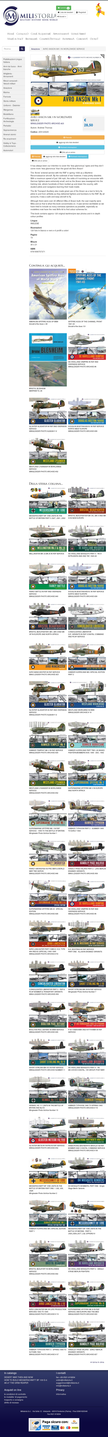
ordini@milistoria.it (64, 1380)
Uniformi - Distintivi (11, 105)
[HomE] (27, 16)
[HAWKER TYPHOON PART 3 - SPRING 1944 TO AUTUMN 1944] (48, 1334)
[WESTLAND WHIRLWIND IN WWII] (87, 694)
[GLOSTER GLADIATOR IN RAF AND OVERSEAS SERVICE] (48, 411)
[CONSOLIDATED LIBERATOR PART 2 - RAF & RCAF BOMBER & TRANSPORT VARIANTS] (48, 974)
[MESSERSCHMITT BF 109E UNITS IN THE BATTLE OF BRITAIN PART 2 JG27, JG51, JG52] (48, 500)
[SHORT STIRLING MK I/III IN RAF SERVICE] (87, 974)
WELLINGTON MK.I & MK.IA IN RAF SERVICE (46, 553)
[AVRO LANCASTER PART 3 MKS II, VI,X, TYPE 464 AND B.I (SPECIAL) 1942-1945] (48, 933)
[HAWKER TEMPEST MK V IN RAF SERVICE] (48, 734)
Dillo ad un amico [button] (68, 152)
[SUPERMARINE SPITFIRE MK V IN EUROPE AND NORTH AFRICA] (87, 772)
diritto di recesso (11, 1402)
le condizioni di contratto (15, 1394)
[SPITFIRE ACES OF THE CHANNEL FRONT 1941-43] (87, 294)
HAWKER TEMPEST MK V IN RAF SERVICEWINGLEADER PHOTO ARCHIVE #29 (46, 751)
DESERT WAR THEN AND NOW (18, 1377)
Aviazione (35, 48)
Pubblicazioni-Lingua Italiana (12, 60)
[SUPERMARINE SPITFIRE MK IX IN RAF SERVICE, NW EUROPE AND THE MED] (87, 1294)
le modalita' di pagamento (15, 1396)
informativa (61, 1394)
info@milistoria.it (63, 1385)
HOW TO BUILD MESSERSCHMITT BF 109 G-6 (25, 1380)
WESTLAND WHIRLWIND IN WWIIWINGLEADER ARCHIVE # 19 (81, 711)
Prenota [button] (68, 137)
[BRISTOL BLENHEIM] (48, 360)
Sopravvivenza (9, 130)
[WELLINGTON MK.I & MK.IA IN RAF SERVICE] (48, 538)
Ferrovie (7, 96)
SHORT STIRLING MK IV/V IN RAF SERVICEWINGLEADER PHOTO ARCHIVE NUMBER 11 (47, 1068)
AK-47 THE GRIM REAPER (16, 1382)
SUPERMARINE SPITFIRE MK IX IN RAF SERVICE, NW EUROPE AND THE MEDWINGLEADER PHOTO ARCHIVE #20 (83, 1311)
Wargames (8, 109)
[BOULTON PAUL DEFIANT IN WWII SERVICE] (48, 1014)
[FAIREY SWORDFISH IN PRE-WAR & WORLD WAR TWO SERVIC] (48, 853)
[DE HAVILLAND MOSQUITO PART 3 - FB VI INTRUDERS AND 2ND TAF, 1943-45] (87, 538)
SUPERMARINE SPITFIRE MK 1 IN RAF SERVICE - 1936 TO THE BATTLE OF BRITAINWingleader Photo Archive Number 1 (47, 830)
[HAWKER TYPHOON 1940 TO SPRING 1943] (87, 1090)
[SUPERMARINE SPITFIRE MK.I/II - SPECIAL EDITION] (48, 893)
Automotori (8, 150)
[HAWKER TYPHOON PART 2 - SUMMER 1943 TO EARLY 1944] (87, 813)
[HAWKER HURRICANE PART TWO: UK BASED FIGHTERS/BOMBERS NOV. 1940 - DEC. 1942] (87, 734)
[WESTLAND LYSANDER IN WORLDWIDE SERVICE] (48, 451)
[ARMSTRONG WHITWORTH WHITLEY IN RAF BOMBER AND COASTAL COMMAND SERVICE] (87, 1130)
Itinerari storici (9, 134)
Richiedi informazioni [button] (68, 147)
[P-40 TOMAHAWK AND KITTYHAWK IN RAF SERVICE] (87, 1014)
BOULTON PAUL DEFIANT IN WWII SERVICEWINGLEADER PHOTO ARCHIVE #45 (46, 1030)
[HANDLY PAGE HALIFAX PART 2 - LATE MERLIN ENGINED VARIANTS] (87, 853)
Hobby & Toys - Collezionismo (10, 144)
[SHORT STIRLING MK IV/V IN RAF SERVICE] (48, 1052)
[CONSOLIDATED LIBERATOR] (87, 616)
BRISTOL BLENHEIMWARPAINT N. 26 (37, 389)
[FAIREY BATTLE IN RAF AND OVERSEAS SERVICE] (48, 576)
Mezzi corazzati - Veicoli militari (10, 82)
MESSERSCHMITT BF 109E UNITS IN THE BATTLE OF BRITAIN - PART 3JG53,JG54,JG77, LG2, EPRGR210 (84, 1230)
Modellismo (8, 114)
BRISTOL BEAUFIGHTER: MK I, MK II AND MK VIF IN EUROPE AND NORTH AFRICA (47, 632)
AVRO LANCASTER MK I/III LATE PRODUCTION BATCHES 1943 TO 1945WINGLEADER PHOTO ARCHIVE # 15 (47, 1311)
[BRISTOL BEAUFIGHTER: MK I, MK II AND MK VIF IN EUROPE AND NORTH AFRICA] (48, 616)
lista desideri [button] (69, 142)
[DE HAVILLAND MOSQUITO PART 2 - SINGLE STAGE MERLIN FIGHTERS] (87, 1253)
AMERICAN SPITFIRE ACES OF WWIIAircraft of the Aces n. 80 (43, 322)
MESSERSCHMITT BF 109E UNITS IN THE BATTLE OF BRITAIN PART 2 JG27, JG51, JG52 (47, 516)
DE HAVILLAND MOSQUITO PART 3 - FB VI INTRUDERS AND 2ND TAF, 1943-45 (85, 554)
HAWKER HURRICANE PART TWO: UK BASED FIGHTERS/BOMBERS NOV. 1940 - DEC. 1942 (86, 751)
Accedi (62, 16)
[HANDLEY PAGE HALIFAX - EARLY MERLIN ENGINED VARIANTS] (87, 1334)
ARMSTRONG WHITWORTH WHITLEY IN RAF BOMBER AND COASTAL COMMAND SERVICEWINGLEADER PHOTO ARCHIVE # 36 (86, 1148)
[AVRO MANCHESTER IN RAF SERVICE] (48, 656)
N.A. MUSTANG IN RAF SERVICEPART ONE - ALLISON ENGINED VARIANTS (85, 950)
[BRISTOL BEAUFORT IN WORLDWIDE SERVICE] (48, 1253)
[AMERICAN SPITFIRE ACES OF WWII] (48, 294)
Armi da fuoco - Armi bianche (12, 68)
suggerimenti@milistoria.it (67, 1382)
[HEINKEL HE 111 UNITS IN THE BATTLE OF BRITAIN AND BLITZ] (48, 1090)
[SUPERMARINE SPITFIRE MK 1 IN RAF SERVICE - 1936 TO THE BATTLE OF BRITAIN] (48, 813)
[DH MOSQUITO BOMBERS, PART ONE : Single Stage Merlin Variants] (87, 1170)
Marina (6, 92)
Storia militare (9, 101)
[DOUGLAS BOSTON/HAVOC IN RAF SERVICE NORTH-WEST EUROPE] (87, 411)
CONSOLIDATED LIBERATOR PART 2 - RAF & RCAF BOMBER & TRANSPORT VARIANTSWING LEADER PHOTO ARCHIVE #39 (47, 991)
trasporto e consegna (13, 1399)
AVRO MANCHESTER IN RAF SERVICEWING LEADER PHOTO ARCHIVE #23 (44, 673)
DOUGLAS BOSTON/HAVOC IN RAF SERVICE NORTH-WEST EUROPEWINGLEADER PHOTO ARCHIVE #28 (86, 428)
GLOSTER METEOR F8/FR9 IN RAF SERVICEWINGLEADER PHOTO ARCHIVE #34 (47, 1146)
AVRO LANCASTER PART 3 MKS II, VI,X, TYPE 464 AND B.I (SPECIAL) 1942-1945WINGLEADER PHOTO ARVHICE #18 (47, 951)
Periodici (7, 125)
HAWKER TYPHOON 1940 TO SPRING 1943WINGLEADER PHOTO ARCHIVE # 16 (85, 1106)
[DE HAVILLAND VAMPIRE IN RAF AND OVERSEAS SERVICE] (87, 346)
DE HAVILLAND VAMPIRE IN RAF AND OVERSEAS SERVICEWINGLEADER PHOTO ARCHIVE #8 (83, 364)
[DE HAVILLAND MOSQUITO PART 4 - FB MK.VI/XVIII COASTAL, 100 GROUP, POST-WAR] (87, 1052)
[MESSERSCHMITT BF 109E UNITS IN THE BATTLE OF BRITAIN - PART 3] (87, 1213)
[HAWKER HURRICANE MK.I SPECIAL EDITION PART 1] (48, 1213)
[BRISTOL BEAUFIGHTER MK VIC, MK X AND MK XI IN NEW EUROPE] (87, 500)
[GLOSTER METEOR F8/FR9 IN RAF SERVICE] (48, 1130)
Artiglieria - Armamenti (8, 75)
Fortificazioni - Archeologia (9, 120)
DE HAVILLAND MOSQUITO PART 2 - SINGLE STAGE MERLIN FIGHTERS (86, 1270)
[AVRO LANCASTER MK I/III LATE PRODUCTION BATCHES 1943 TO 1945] (48, 1294)
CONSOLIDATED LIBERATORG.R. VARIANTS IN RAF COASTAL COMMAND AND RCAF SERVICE (86, 634)
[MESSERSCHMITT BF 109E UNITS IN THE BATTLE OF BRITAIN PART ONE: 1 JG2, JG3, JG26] (48, 1170)
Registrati (82, 12)
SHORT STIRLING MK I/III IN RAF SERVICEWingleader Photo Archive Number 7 (85, 990)
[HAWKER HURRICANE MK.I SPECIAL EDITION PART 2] (87, 656)
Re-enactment (9, 138)
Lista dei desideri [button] (66, 12)
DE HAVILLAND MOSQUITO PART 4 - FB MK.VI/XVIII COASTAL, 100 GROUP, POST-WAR (86, 1068)
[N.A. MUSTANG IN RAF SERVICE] (87, 933)
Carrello (64, 7)
